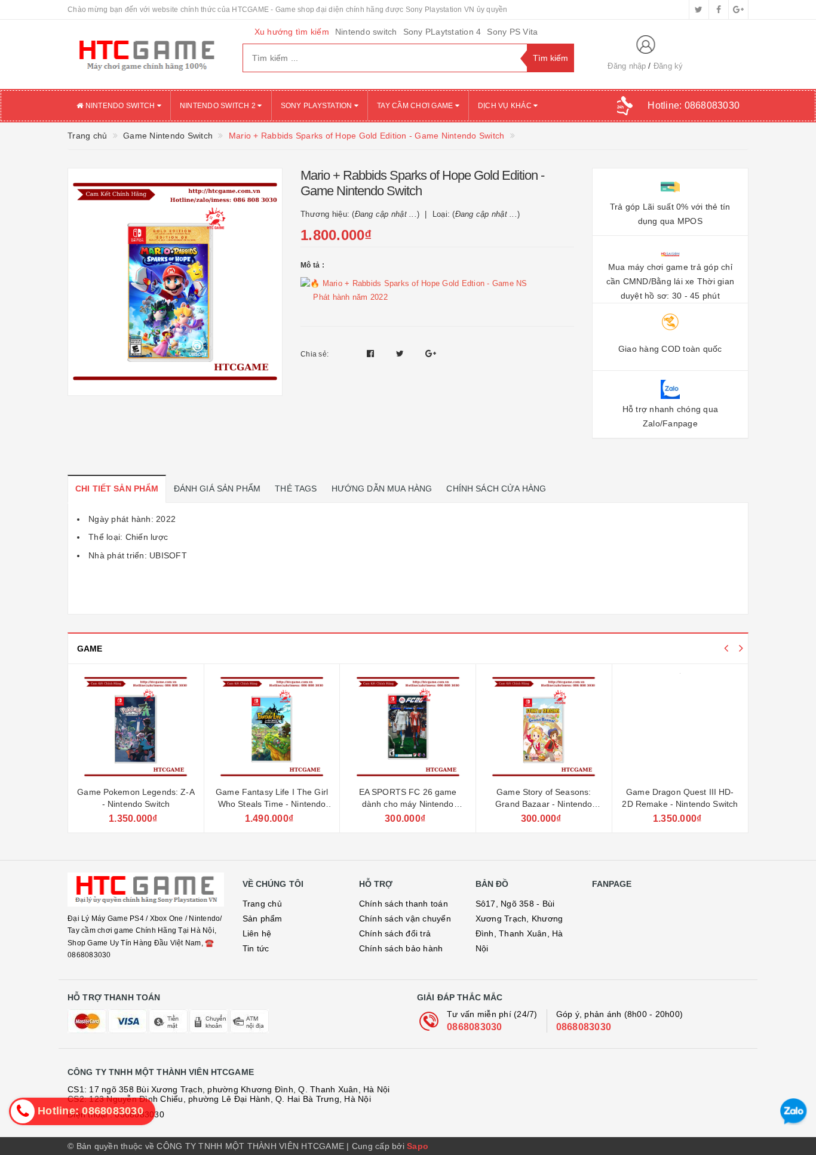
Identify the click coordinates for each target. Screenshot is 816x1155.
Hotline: (694, 105)
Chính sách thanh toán (403, 903)
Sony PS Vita (512, 31)
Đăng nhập (627, 66)
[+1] (431, 353)
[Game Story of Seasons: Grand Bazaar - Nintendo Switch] (544, 727)
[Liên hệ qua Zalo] (793, 1111)
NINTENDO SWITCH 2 (219, 106)
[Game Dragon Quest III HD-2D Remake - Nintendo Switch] (680, 727)
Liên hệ (257, 933)
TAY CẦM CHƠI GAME (416, 106)
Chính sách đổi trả (395, 933)
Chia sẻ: (314, 354)
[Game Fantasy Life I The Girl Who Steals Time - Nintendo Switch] (272, 727)
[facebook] (718, 9)
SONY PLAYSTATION (317, 106)
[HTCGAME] (146, 54)
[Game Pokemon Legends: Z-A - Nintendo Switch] (136, 727)
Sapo (417, 1146)
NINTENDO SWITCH (120, 106)
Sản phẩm (263, 918)
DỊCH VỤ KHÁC (505, 106)
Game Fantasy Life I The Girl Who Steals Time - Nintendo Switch (272, 803)
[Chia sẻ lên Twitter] (401, 353)
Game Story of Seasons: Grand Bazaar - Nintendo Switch (543, 803)
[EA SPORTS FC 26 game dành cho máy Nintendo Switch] (408, 727)
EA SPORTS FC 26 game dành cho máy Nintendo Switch (408, 803)
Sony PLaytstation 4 (442, 31)
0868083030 (474, 1027)
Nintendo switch (366, 31)
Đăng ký (668, 66)
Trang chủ (262, 903)
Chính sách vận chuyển (405, 918)
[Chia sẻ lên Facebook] (372, 353)
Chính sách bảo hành (401, 948)
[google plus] (738, 9)
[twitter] (698, 9)
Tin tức (256, 948)
